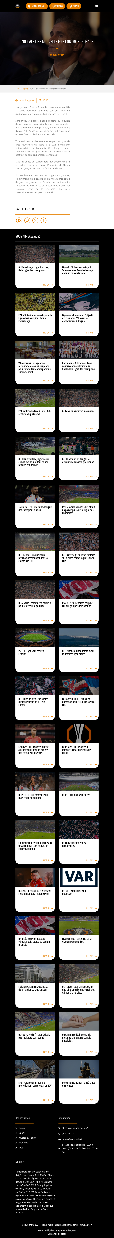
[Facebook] (19, 220)
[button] (96, 6)
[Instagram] (27, 220)
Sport (57, 48)
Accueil (18, 88)
